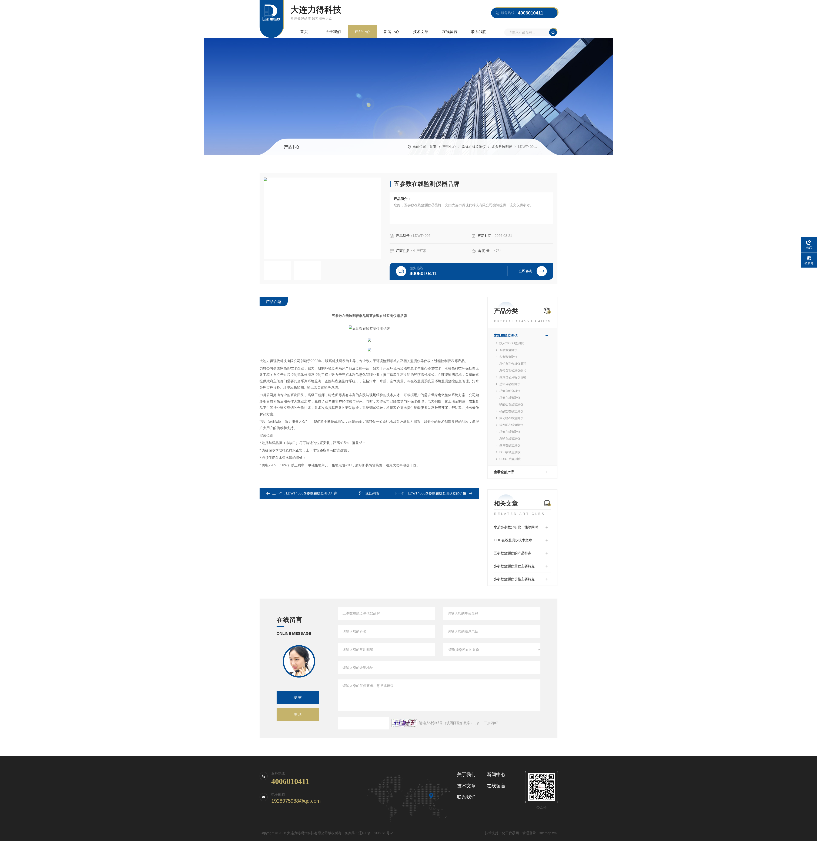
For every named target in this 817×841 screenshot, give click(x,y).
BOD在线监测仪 (510, 452)
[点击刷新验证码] (404, 723)
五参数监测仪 (508, 350)
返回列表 (372, 493)
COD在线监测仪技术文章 (513, 540)
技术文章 (420, 32)
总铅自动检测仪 (509, 384)
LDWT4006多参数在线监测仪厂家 (311, 493)
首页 (304, 32)
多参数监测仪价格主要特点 (514, 579)
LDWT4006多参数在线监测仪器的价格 (437, 493)
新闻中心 (391, 32)
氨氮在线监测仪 (509, 445)
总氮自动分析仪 (509, 391)
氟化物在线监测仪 (511, 418)
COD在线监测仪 (510, 459)
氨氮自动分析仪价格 (512, 377)
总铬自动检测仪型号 (512, 370)
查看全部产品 (504, 472)
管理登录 (529, 833)
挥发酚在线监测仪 (511, 425)
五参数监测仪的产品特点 (512, 553)
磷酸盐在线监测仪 (511, 404)
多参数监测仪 (502, 147)
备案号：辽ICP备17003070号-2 (369, 833)
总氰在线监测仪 (509, 397)
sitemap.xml (548, 833)
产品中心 (362, 32)
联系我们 (479, 32)
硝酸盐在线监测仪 (511, 411)
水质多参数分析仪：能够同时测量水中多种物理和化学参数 (522, 527)
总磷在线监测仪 (509, 438)
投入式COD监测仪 (511, 343)
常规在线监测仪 (474, 147)
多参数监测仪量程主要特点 (514, 566)
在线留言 (449, 32)
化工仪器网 (510, 833)
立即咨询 (525, 271)
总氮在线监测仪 (509, 431)
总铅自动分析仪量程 (512, 363)
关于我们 (333, 32)
